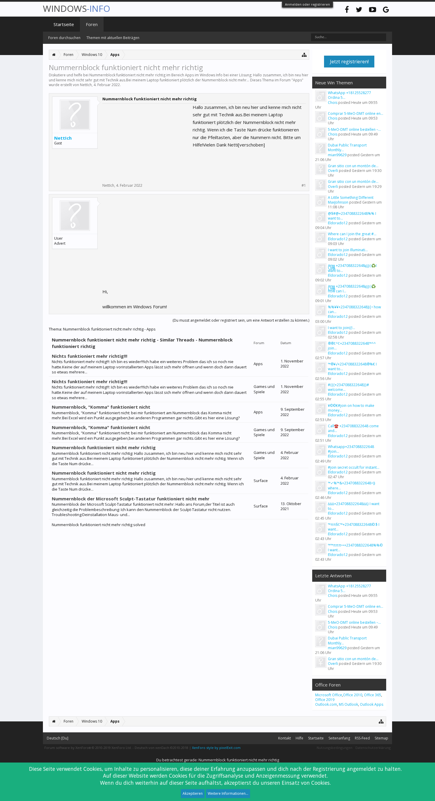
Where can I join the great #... (352, 233)
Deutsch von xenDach (161, 747)
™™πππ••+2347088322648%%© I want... (355, 547)
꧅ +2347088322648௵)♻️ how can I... (352, 289)
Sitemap (381, 738)
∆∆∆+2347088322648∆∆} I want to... (353, 506)
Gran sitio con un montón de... (353, 165)
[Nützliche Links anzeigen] (304, 54)
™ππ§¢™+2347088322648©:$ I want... (353, 527)
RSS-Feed (362, 738)
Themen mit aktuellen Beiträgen (112, 37)
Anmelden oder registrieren (307, 4)
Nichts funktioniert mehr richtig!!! (89, 356)
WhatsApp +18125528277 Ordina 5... (349, 95)
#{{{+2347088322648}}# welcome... (348, 387)
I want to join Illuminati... (348, 249)
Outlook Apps (371, 704)
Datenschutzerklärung (373, 747)
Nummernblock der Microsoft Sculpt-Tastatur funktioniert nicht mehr (131, 499)
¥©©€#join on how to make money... (351, 408)
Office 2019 (324, 699)
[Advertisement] (146, 141)
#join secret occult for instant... (353, 467)
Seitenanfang (339, 738)
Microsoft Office (328, 694)
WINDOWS (76, 8)
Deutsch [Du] (57, 738)
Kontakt (284, 738)
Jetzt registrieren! (349, 61)
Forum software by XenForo (88, 747)
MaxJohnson (338, 202)
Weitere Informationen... (228, 793)
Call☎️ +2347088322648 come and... (353, 428)
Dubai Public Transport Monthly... (347, 147)
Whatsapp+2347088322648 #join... (351, 449)
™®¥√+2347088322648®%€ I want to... (352, 366)
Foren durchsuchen (64, 37)
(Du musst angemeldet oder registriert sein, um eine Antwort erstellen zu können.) (241, 320)
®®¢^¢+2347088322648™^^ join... (352, 346)
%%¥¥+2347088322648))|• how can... (354, 309)
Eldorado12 (338, 222)
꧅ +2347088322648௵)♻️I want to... (352, 268)
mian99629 (337, 154)
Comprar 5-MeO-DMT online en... (355, 113)
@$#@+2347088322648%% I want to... (352, 216)
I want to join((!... (341, 327)
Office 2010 (352, 694)
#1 (304, 185)
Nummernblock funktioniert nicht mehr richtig (104, 447)
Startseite (64, 24)
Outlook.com (326, 704)
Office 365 (372, 694)
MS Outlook (348, 704)
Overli (333, 170)
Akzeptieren (193, 793)
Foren (92, 24)
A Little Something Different (350, 197)
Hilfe (299, 738)
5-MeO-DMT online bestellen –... (354, 129)
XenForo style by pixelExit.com (216, 747)
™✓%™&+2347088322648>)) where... (351, 485)
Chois (332, 102)
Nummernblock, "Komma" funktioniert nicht (101, 407)
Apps (297, 80)
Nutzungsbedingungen (334, 747)
